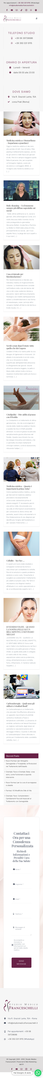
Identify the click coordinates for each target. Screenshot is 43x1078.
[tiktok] (21, 10)
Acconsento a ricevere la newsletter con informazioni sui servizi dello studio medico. (21, 945)
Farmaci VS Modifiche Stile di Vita (19, 790)
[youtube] (12, 10)
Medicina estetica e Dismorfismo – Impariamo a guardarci (20, 141)
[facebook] (7, 10)
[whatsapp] (31, 10)
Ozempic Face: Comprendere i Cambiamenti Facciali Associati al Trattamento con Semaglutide (18, 798)
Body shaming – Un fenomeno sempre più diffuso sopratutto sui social (20, 208)
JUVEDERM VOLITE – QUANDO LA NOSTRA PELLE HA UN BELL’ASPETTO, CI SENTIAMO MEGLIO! (20, 630)
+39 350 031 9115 (23, 3)
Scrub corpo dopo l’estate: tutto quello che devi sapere (20, 347)
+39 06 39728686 (24, 38)
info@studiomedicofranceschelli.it (21, 5)
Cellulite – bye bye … (15, 560)
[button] (38, 1072)
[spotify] (36, 10)
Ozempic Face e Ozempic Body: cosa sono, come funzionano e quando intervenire (20, 774)
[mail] (17, 10)
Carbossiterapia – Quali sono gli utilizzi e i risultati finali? (20, 704)
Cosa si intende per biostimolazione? (14, 275)
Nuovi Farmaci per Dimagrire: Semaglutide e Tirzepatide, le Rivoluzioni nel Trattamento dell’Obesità (21, 763)
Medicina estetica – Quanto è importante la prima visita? (19, 487)
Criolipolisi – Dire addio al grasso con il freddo (21, 415)
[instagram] (26, 10)
